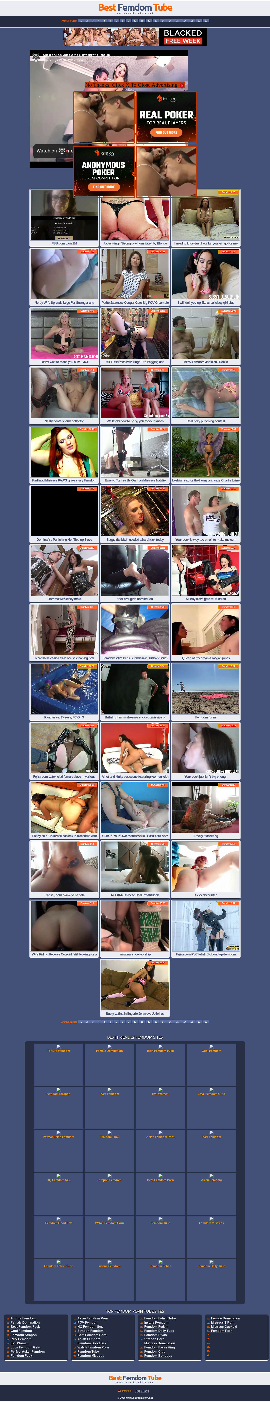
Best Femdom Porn (92, 1335)
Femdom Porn (221, 1330)
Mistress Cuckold (224, 1326)
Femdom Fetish (156, 1326)
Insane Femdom (156, 1322)
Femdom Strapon (24, 1335)
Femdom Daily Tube (159, 1330)
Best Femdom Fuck (25, 1326)
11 (142, 21)
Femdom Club (154, 1351)
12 (149, 21)
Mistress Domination (159, 1343)
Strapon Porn (154, 1339)
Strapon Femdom (90, 1330)
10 (135, 21)
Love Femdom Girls (25, 1347)
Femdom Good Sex (91, 1343)
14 (163, 21)
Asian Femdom (88, 1339)
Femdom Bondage (158, 1355)
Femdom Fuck (21, 1355)
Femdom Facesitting (159, 1347)
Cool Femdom (21, 1330)
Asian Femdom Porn (92, 1318)
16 (177, 21)
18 (192, 21)
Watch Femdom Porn (93, 1347)
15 (170, 21)
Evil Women (19, 1343)
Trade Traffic (142, 1391)
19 (199, 21)
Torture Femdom (23, 1318)
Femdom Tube (88, 1351)
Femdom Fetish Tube (160, 1318)
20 (206, 21)
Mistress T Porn (223, 1322)
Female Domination (25, 1322)
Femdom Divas (155, 1335)
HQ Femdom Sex (90, 1326)
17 (184, 21)
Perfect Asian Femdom (28, 1351)
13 (156, 21)
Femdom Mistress (90, 1355)
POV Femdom (21, 1339)
